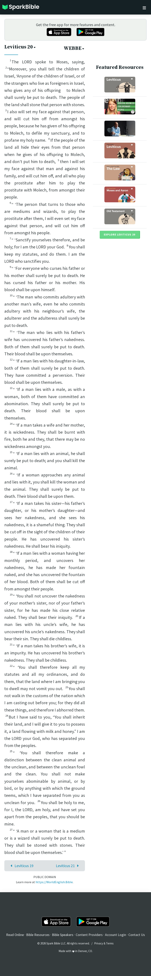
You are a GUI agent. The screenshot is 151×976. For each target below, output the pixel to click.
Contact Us (136, 934)
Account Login (115, 934)
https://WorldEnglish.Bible (54, 882)
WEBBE (72, 48)
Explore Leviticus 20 (119, 234)
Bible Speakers (62, 934)
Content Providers (89, 934)
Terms (110, 943)
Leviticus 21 (65, 865)
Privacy (98, 943)
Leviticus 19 (24, 865)
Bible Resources (38, 934)
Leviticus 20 (18, 47)
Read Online (15, 934)
